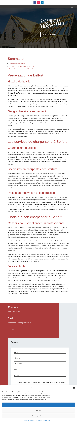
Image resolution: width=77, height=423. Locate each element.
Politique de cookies (28, 420)
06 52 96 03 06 (14, 312)
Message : (17, 375)
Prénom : (17, 358)
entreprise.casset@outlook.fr (19, 323)
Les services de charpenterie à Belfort (21, 66)
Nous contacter (50, 34)
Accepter (39, 405)
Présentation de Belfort (17, 64)
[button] (74, 388)
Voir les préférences (38, 416)
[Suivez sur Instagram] (38, 2)
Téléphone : (18, 364)
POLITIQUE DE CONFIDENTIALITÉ (44, 420)
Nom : (16, 352)
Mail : (15, 369)
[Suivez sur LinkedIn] (42, 2)
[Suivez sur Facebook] (34, 2)
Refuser (38, 410)
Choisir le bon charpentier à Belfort (21, 69)
